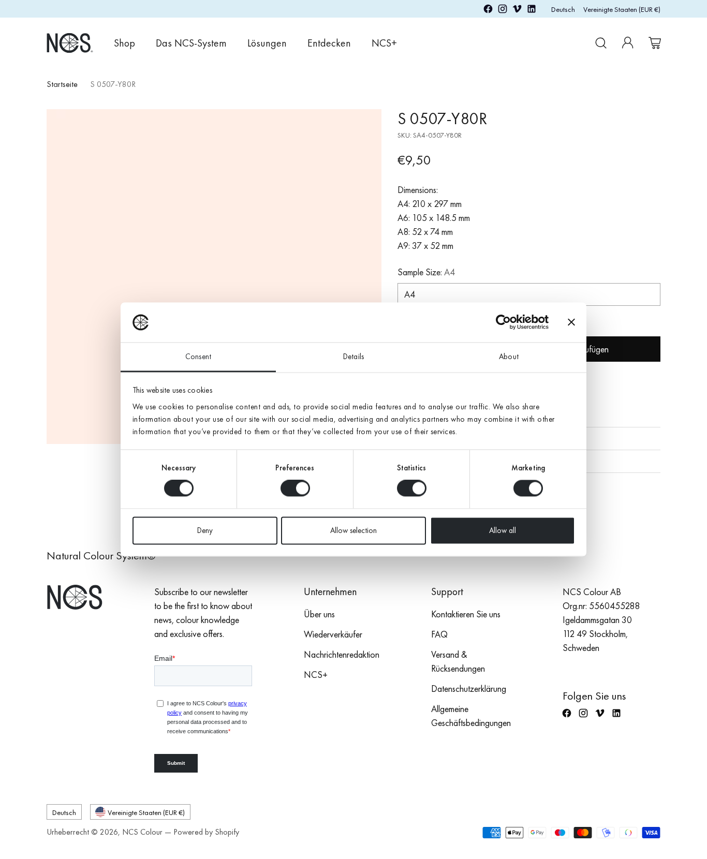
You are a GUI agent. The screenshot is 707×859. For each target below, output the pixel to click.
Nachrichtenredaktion (341, 654)
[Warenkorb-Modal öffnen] (655, 43)
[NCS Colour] (70, 43)
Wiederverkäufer (333, 634)
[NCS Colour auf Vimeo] (517, 11)
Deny (205, 530)
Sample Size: (426, 272)
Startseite (62, 84)
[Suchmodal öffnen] (601, 43)
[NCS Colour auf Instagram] (502, 11)
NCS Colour (142, 831)
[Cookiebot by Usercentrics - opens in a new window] (503, 322)
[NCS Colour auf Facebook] (488, 11)
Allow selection (353, 530)
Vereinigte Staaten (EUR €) (621, 9)
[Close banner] (571, 322)
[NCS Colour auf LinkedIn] (531, 11)
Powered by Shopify (206, 831)
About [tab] (509, 356)
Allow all (502, 530)
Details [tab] (353, 356)
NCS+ (316, 674)
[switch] (295, 488)
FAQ (439, 634)
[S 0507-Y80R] (214, 276)
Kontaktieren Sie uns (465, 614)
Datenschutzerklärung (468, 688)
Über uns (319, 614)
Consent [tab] (198, 356)
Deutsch (563, 9)
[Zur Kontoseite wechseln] (628, 43)
